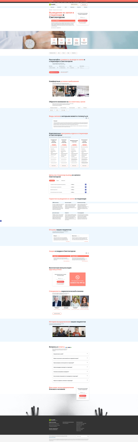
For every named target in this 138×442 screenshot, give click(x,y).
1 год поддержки (81, 212)
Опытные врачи (68, 202)
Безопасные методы (81, 202)
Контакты (81, 2)
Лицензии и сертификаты (76, 2)
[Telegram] (67, 347)
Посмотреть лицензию (57, 313)
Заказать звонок (83, 395)
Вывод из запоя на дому (79, 429)
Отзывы (62, 2)
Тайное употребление (63, 107)
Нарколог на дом (78, 430)
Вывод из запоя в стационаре (80, 428)
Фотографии (58, 2)
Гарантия (69, 2)
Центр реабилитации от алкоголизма (81, 423)
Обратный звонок (60, 281)
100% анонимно (55, 202)
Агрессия (79, 107)
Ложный (55, 120)
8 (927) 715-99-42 (74, 4)
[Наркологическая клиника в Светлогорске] (53, 4)
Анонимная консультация (82, 20)
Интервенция (50, 2)
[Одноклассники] (66, 347)
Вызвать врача (84, 4)
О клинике (54, 2)
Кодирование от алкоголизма (80, 424)
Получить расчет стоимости (54, 72)
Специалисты (65, 2)
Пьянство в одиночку (72, 107)
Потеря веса (85, 107)
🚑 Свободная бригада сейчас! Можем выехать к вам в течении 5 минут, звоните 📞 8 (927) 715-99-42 (69, 0)
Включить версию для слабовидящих (54, 423)
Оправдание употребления (53, 107)
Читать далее (68, 241)
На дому (57, 180)
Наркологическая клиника (52, 437)
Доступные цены (55, 212)
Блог (71, 2)
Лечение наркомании (65, 423)
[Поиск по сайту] (88, 436)
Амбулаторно (63, 180)
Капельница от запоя (79, 425)
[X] (68, 347)
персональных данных (83, 23)
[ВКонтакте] (65, 347)
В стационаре (52, 180)
